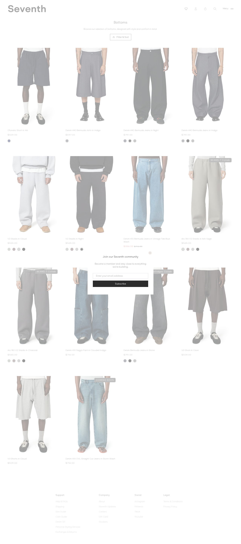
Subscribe (120, 283)
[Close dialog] (150, 253)
